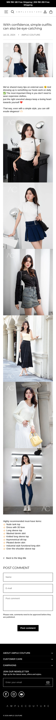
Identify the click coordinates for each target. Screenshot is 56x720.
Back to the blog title (16, 558)
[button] (6, 12)
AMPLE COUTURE (15, 715)
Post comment (28, 628)
